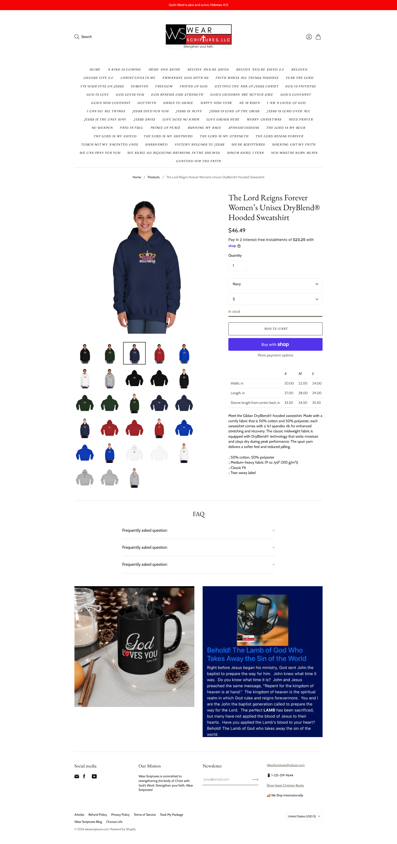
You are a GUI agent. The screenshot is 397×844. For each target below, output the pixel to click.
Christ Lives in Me (138, 78)
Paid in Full (131, 128)
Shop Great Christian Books (285, 785)
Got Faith (147, 103)
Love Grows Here (223, 119)
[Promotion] (134, 646)
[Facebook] (84, 777)
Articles (79, 814)
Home (95, 70)
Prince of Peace (165, 128)
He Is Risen (249, 103)
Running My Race (204, 128)
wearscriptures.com (97, 829)
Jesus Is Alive (189, 111)
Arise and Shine (164, 70)
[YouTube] (94, 777)
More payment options (275, 355)
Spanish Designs (243, 128)
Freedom (163, 86)
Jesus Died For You (150, 111)
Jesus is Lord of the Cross (234, 111)
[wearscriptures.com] (198, 37)
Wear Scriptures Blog (88, 822)
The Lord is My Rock (286, 128)
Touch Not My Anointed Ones (109, 144)
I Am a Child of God (286, 103)
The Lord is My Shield (115, 136)
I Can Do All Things (106, 111)
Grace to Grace (178, 103)
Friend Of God (194, 86)
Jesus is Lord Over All (288, 111)
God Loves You (130, 95)
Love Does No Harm (181, 119)
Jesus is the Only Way (105, 119)
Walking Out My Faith (294, 144)
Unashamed (156, 144)
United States (302, 816)
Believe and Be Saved (208, 70)
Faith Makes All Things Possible (247, 78)
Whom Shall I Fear (245, 153)
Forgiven (139, 86)
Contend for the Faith (198, 161)
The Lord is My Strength (224, 136)
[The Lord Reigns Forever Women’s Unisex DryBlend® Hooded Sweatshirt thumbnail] (84, 353)
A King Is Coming (124, 70)
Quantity (235, 255)
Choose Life (114, 822)
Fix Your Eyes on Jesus (102, 86)
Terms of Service (145, 814)
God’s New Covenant (110, 103)
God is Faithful (300, 86)
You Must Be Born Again (294, 153)
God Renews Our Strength (177, 95)
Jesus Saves (144, 119)
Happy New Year (216, 103)
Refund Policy (97, 814)
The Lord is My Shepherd (168, 136)
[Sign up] (255, 779)
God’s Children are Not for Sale (241, 95)
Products (154, 177)
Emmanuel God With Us (185, 78)
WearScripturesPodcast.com (286, 765)
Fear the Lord (299, 78)
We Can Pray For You (100, 153)
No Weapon (102, 128)
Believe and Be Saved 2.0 (260, 70)
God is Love (98, 95)
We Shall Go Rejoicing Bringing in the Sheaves (174, 153)
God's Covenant (295, 95)
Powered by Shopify (123, 829)
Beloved (299, 70)
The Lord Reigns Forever (279, 136)
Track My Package (171, 814)
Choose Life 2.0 (98, 78)
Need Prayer (301, 119)
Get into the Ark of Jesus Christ (246, 86)
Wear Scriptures (248, 144)
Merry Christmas (264, 119)
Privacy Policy (120, 814)
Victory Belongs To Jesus (199, 144)
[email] (76, 777)
